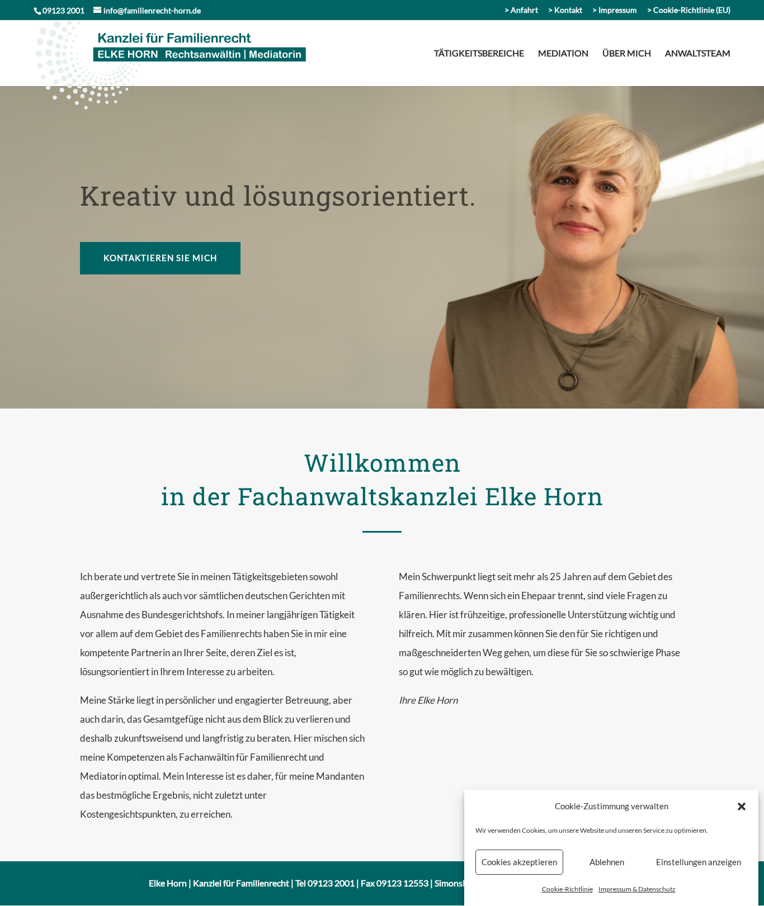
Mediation (563, 53)
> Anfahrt (521, 10)
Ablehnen (606, 862)
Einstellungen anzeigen (698, 862)
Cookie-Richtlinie (567, 889)
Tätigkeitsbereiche (479, 53)
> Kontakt (565, 10)
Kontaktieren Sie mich (160, 258)
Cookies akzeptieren (519, 862)
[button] (741, 806)
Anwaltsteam (697, 53)
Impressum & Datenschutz (637, 889)
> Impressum (614, 10)
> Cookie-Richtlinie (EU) (688, 10)
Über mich (626, 53)
